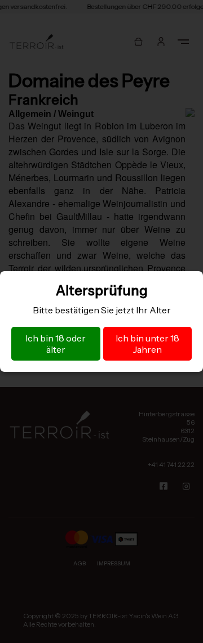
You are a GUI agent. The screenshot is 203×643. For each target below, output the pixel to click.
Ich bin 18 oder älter (55, 343)
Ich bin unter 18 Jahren (147, 343)
